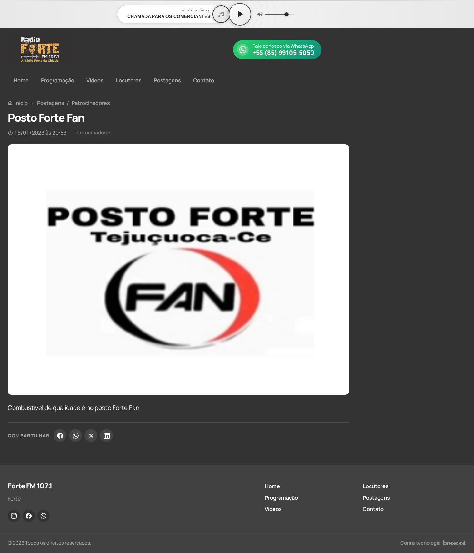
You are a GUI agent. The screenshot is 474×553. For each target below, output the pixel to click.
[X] (90, 435)
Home (21, 80)
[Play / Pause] (240, 14)
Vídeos (95, 80)
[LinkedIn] (106, 435)
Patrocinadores (91, 103)
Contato (203, 80)
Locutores (129, 80)
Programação (57, 80)
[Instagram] (14, 516)
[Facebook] (60, 435)
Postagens (167, 80)
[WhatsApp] (75, 435)
